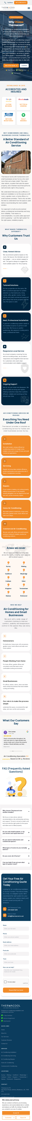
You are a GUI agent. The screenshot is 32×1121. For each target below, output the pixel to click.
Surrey (8, 566)
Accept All (16, 1113)
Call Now (10, 2)
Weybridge (23, 574)
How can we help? (8, 967)
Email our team (12, 914)
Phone (5, 933)
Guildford (8, 574)
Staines (8, 596)
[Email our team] (4, 915)
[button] (29, 8)
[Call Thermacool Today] (4, 909)
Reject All (23, 1117)
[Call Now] (5, 2)
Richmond (23, 596)
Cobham (8, 581)
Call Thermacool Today (14, 907)
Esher (24, 581)
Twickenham (24, 588)
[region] (16, 1109)
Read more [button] (7, 746)
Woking (23, 566)
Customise (8, 1117)
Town (4, 959)
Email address (7, 942)
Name (4, 925)
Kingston (8, 588)
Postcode (6, 950)
